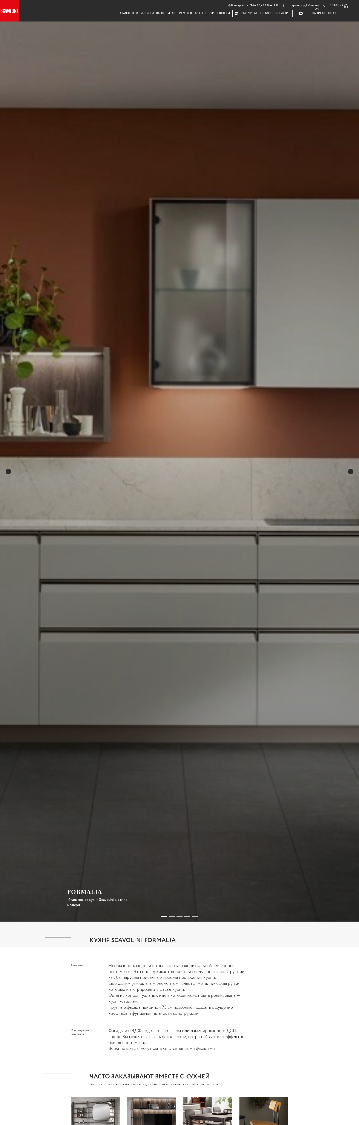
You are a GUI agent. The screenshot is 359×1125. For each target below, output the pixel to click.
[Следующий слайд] (350, 471)
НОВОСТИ (223, 13)
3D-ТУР (209, 13)
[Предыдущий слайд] (8, 471)
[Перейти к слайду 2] (172, 916)
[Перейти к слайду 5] (195, 916)
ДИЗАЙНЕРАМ (175, 13)
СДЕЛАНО (157, 13)
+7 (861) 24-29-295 (339, 6)
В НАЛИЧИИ (140, 13)
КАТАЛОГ (124, 13)
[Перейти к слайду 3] (179, 916)
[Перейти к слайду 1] (164, 916)
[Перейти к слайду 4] (187, 916)
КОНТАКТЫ (195, 13)
